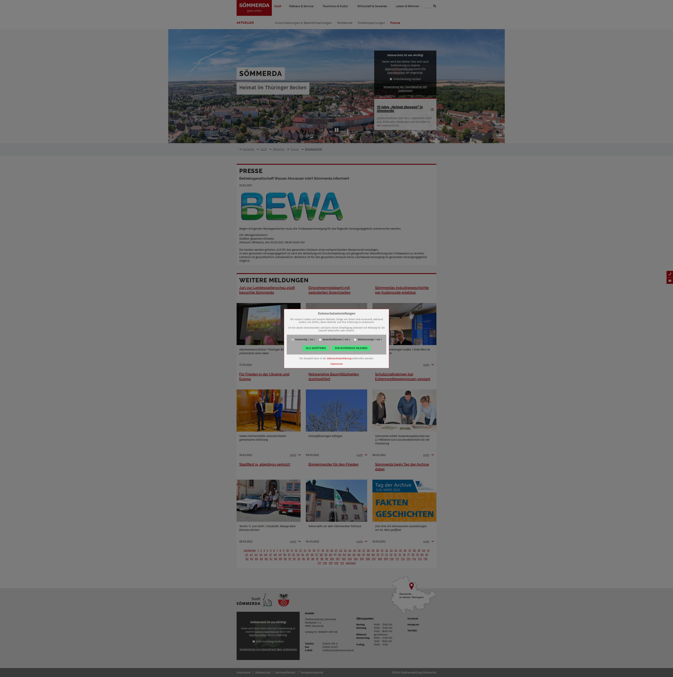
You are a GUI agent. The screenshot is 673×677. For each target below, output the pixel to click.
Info (311, 339)
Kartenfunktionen (332, 339)
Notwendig (301, 339)
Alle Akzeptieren (316, 348)
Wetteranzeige (366, 339)
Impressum (336, 363)
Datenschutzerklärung (339, 358)
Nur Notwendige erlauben (351, 348)
